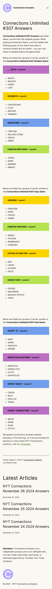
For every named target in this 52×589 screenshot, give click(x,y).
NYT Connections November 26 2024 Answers (26, 488)
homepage (25, 444)
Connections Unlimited (33, 460)
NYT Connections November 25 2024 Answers (26, 506)
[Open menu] (47, 7)
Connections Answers (23, 8)
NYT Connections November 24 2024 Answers (26, 524)
